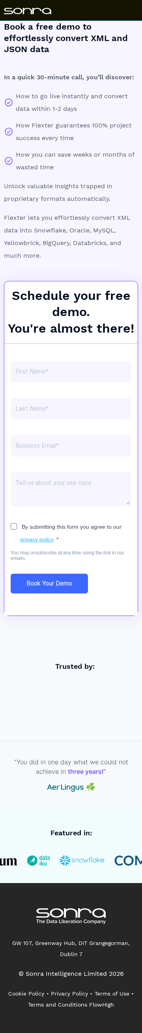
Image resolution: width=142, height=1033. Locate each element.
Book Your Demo (49, 583)
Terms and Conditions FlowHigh (71, 1004)
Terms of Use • (114, 993)
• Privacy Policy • (69, 993)
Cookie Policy (26, 993)
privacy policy (36, 539)
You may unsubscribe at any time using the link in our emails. (67, 555)
